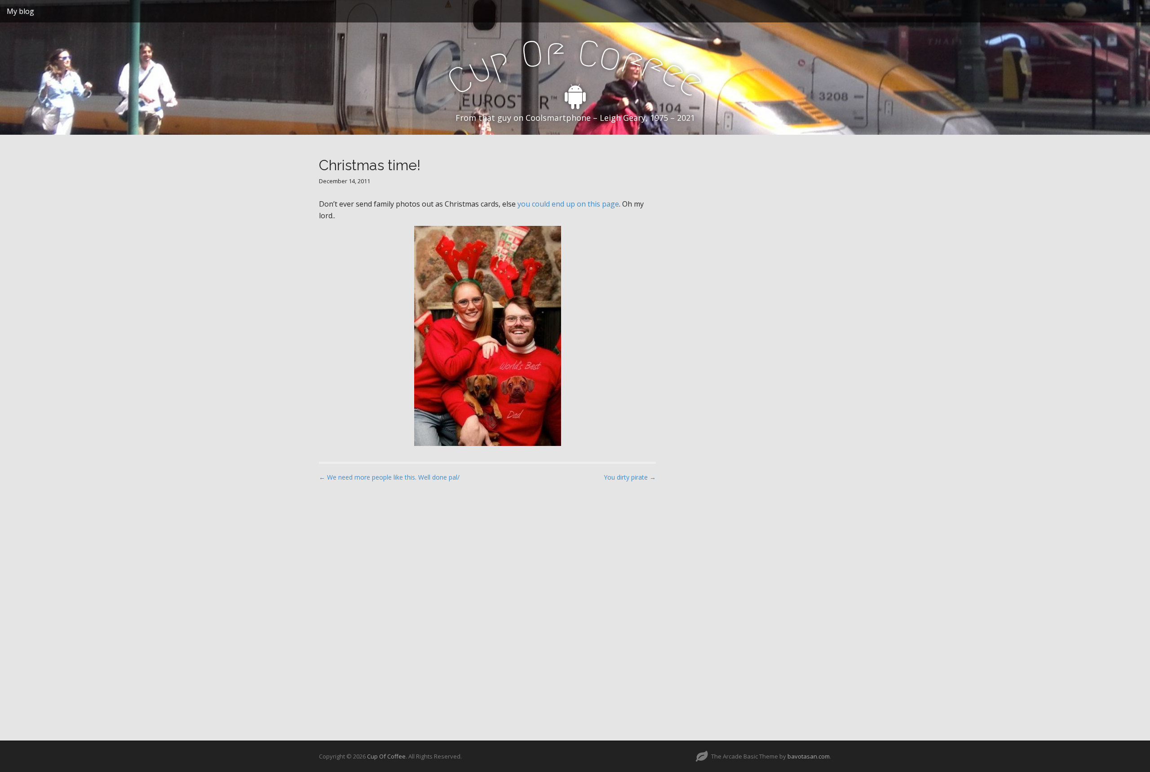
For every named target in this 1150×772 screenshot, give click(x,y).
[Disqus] (487, 603)
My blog (20, 11)
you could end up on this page (568, 204)
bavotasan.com (808, 756)
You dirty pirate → (630, 477)
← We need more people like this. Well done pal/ (389, 477)
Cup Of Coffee (386, 756)
